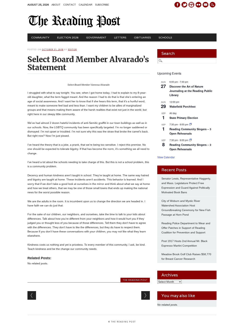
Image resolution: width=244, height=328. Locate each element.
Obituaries (142, 37)
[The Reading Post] (74, 26)
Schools (165, 37)
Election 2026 (68, 37)
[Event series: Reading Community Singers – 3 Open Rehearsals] (190, 124)
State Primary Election (183, 118)
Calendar (85, 4)
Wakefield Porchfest (182, 106)
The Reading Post (135, 280)
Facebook (177, 4)
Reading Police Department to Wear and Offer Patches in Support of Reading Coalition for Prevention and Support (185, 228)
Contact (69, 4)
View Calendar (166, 157)
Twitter (184, 4)
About (55, 4)
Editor (72, 49)
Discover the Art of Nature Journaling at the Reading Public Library (190, 90)
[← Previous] (31, 295)
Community (40, 37)
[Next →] (145, 295)
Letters (120, 37)
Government (96, 37)
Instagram (191, 4)
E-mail (205, 4)
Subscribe (102, 4)
